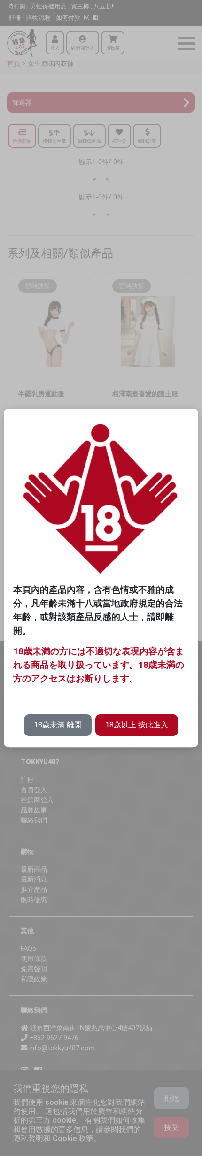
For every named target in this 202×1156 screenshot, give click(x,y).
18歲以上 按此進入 (136, 724)
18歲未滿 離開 (58, 724)
